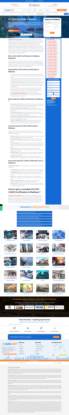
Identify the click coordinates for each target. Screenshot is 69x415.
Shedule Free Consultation (13, 30)
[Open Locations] (43, 10)
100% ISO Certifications (14, 331)
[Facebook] (4, 354)
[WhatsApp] (1, 207)
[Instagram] (5, 354)
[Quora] (15, 354)
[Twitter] (9, 354)
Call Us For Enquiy (54, 331)
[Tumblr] (12, 354)
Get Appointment (52, 6)
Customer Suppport (41, 331)
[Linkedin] (7, 354)
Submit (66, 13)
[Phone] (1, 209)
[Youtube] (10, 354)
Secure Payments (27, 331)
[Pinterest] (14, 354)
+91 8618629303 (16, 6)
